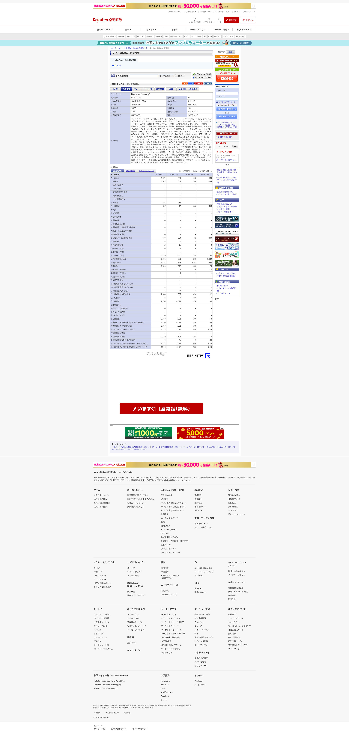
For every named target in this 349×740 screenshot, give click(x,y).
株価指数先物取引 (235, 588)
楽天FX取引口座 (223, 293)
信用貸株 (165, 525)
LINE (163, 688)
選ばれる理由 (234, 495)
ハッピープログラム (136, 630)
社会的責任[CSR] (235, 630)
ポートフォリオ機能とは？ (226, 160)
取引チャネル (166, 653)
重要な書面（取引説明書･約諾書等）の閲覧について (227, 172)
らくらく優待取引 (169, 518)
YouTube (165, 685)
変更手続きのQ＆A (224, 204)
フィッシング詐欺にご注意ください (166, 447)
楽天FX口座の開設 (102, 503)
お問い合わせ (200, 662)
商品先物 (232, 595)
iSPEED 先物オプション (171, 645)
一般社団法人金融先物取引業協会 (120, 705)
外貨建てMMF (234, 499)
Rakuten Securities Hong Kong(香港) (109, 681)
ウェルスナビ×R (134, 572)
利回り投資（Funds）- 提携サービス (170, 576)
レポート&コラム (202, 630)
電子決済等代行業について (239, 626)
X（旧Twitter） (167, 692)
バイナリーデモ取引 (236, 575)
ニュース (198, 626)
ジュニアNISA (100, 579)
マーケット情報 (125, 48)
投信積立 (232, 503)
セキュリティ (234, 622)
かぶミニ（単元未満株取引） (174, 502)
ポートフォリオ (201, 645)
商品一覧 (131, 591)
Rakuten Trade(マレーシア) (106, 688)
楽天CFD (198, 588)
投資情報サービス (101, 622)
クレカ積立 (233, 507)
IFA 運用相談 (234, 637)
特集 (196, 633)
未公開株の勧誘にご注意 (227, 177)
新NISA (97, 568)
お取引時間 (98, 633)
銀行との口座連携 (101, 618)
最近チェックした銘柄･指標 (125, 60)
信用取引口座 (222, 286)
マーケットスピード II (170, 618)
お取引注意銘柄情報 (225, 192)
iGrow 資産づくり (168, 614)
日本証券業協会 (104, 705)
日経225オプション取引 (238, 591)
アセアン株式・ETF (203, 527)
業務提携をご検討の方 (237, 645)
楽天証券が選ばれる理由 (137, 495)
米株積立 (198, 503)
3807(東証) (116, 66)
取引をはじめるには (203, 568)
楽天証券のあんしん (136, 507)
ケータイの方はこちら (170, 649)
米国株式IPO (200, 507)
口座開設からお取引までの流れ (140, 499)
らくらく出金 (133, 618)
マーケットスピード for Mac (173, 633)
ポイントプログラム (102, 614)
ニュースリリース (235, 618)
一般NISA (98, 572)
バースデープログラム (103, 649)
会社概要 (232, 614)
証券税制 (97, 641)
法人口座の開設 (100, 507)
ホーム (113, 48)
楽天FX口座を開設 (225, 137)
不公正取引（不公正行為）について (221, 447)
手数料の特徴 (166, 495)
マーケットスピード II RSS (172, 622)
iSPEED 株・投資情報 (170, 637)
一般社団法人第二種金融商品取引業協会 (159, 705)
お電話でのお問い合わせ (227, 207)
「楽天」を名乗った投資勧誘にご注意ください (130, 447)
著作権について (140, 449)
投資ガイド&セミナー (136, 503)
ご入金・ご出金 (100, 626)
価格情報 (165, 591)
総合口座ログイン (101, 495)
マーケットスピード (169, 626)
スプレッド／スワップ (204, 572)
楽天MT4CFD (200, 592)
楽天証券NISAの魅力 (103, 587)
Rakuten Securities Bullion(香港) (107, 685)
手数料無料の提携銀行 (226, 276)
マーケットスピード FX (171, 630)
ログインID (220, 91)
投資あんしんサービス (136, 626)
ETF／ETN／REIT (169, 529)
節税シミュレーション (136, 595)
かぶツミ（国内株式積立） (173, 510)
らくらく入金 (133, 614)
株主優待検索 (200, 618)
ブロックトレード (168, 549)
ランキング (233, 510)
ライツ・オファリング (170, 552)
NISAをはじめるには (103, 583)
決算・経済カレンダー (204, 637)
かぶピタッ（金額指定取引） (174, 506)
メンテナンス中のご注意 (227, 194)
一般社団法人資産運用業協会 (182, 705)
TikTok (163, 700)
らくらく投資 (133, 575)
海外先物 (232, 599)
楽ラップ (131, 568)
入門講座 (198, 575)
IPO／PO (165, 533)
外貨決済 (97, 630)
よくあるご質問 (223, 209)
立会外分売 (166, 545)
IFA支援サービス (235, 641)
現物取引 (165, 499)
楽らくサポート (201, 665)
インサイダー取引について (193, 447)
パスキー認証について (226, 122)
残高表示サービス (135, 622)
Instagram (165, 681)
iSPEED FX (166, 641)
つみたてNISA (100, 575)
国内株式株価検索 (140, 48)
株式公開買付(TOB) (169, 537)
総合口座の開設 (100, 499)
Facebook (165, 696)
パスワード (220, 96)
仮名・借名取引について (122, 449)
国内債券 (165, 568)
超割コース (132, 643)
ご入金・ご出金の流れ (226, 273)
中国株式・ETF (201, 523)
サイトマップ (234, 649)
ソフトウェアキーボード (227, 102)
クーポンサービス (101, 645)
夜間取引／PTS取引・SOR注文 (174, 541)
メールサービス (100, 637)
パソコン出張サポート (226, 212)
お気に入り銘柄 (201, 641)
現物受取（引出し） (169, 594)
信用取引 (165, 514)
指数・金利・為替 (202, 614)
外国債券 (165, 572)
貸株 (163, 522)
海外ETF (198, 510)
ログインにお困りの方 (226, 125)
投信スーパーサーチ (236, 514)
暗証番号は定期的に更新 (227, 127)
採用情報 (232, 633)
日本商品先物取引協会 (139, 705)
